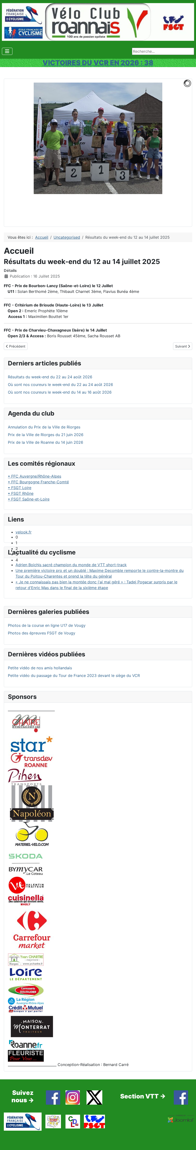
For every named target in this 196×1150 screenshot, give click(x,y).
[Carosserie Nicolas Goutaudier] (26, 989)
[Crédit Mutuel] (26, 1008)
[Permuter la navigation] (7, 51)
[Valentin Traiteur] (26, 884)
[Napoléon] (32, 803)
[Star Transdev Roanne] (32, 751)
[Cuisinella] (26, 899)
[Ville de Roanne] (26, 1044)
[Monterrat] (32, 1026)
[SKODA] (26, 864)
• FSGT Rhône (20, 493)
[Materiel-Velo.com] (32, 836)
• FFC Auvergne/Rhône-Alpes (34, 476)
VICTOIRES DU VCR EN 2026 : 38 (98, 62)
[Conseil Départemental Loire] (26, 973)
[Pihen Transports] (25, 776)
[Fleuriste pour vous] (26, 1055)
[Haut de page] (187, 1141)
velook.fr (24, 532)
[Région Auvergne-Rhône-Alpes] (26, 1000)
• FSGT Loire (19, 487)
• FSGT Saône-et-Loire (28, 499)
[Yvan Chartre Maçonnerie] (26, 959)
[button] (102, 537)
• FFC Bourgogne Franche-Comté (38, 482)
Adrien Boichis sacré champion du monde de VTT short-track (71, 564)
